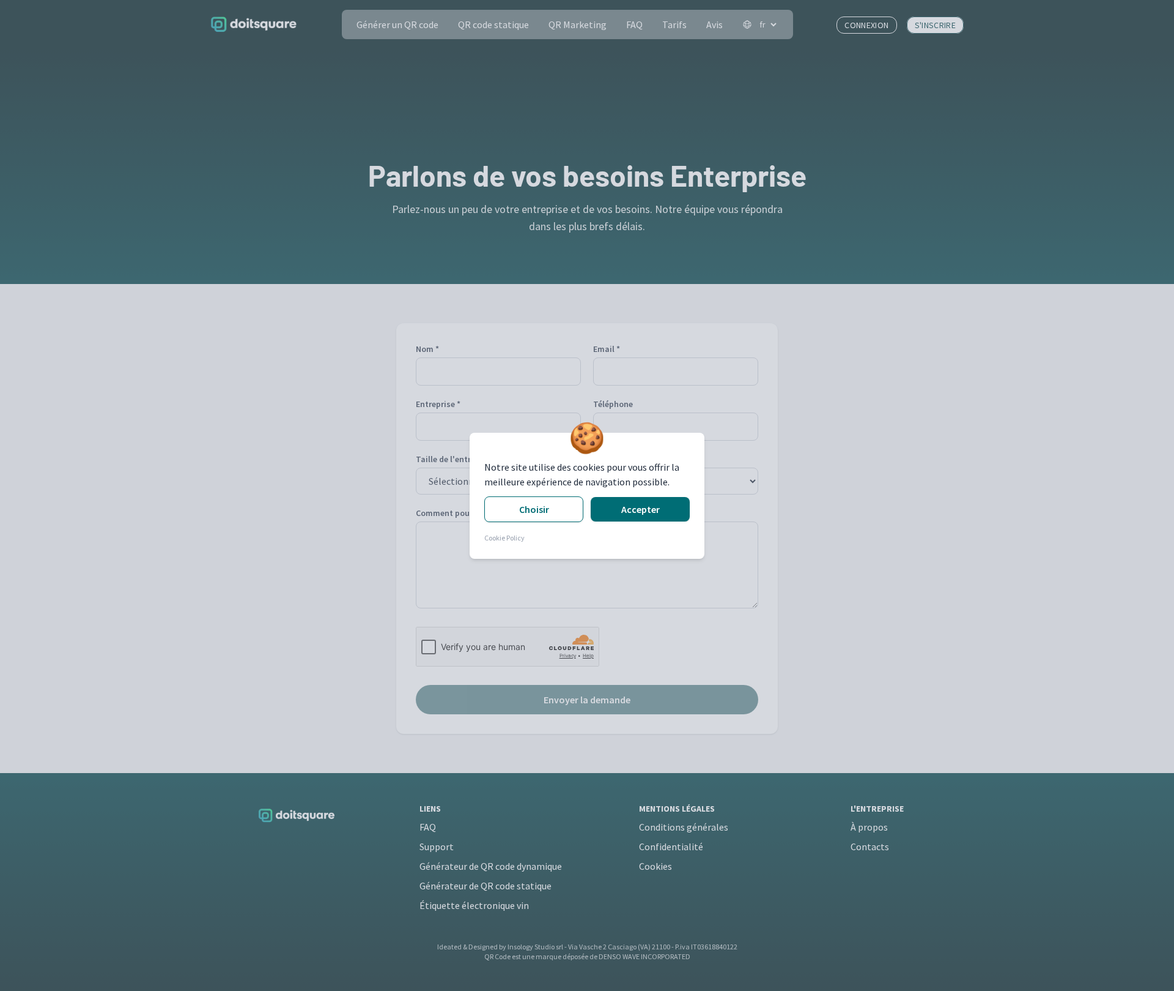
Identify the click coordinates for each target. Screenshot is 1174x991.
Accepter (640, 509)
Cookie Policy (504, 537)
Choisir (534, 509)
